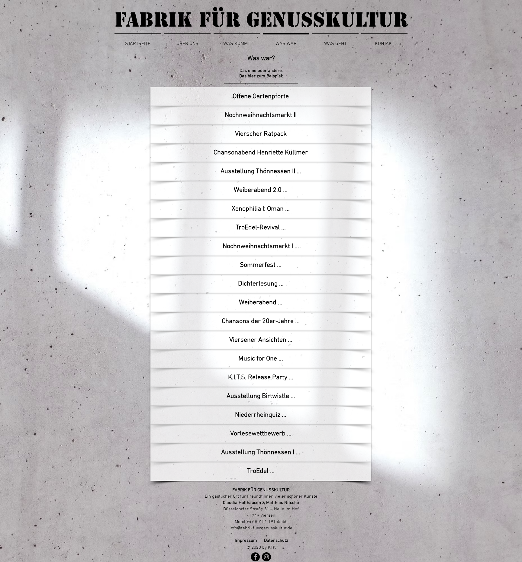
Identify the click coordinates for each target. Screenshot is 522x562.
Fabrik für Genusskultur (261, 19)
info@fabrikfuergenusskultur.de (261, 528)
